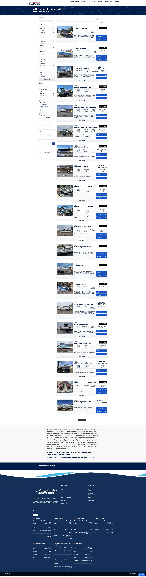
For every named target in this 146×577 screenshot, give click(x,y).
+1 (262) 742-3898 (47, 548)
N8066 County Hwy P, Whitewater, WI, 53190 (85, 546)
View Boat (99, 39)
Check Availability (102, 36)
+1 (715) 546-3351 (68, 550)
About (89, 489)
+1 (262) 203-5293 (109, 523)
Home (62, 4)
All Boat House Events (92, 494)
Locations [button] (116, 4)
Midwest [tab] (35, 515)
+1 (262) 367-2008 (88, 523)
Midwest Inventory (74, 1)
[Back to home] (34, 3)
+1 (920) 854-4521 (68, 523)
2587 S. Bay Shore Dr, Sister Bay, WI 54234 (65, 521)
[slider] (40, 123)
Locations (116, 1)
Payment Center (108, 1)
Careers (89, 490)
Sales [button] (61, 489)
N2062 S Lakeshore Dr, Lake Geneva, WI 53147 (107, 521)
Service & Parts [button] (100, 4)
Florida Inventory (86, 1)
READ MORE (89, 76)
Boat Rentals (90, 493)
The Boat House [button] (109, 4)
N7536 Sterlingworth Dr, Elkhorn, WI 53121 (44, 546)
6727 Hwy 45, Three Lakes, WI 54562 (65, 548)
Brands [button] (72, 4)
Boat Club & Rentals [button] (86, 4)
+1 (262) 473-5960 (88, 548)
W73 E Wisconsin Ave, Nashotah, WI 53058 (85, 521)
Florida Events (91, 497)
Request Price (103, 27)
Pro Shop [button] (62, 506)
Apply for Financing (97, 1)
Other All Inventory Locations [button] (47, 465)
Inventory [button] (67, 4)
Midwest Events (91, 496)
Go (53, 143)
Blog (89, 498)
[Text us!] (141, 575)
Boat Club (90, 492)
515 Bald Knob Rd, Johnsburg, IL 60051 (44, 521)
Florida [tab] (40, 515)
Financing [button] (77, 4)
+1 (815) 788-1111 (47, 523)
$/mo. (102, 68)
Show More (82, 420)
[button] (59, 32)
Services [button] (94, 4)
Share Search (105, 22)
